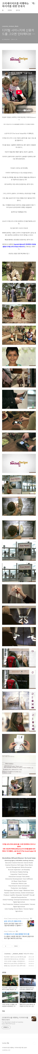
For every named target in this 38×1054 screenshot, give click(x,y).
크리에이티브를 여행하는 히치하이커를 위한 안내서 (18, 3)
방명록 (10, 10)
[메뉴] (34, 3)
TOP (34, 1043)
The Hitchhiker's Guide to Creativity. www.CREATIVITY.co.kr (12, 1023)
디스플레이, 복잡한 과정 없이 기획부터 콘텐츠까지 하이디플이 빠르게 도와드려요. (19, 937)
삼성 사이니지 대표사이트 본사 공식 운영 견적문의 (13, 921)
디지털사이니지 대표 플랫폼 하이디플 (16, 934)
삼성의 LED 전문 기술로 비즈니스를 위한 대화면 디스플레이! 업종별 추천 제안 (13, 924)
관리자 (18, 10)
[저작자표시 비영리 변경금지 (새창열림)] (21, 946)
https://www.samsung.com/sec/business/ (16, 918)
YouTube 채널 (5, 1043)
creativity (7, 954)
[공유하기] (7, 946)
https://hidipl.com (9, 931)
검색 (30, 3)
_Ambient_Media (17, 954)
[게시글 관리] (10, 946)
